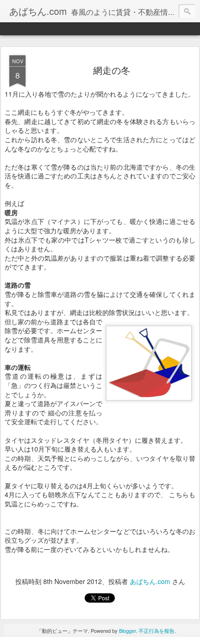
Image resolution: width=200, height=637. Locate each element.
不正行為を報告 (156, 630)
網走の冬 (111, 70)
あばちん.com (150, 581)
